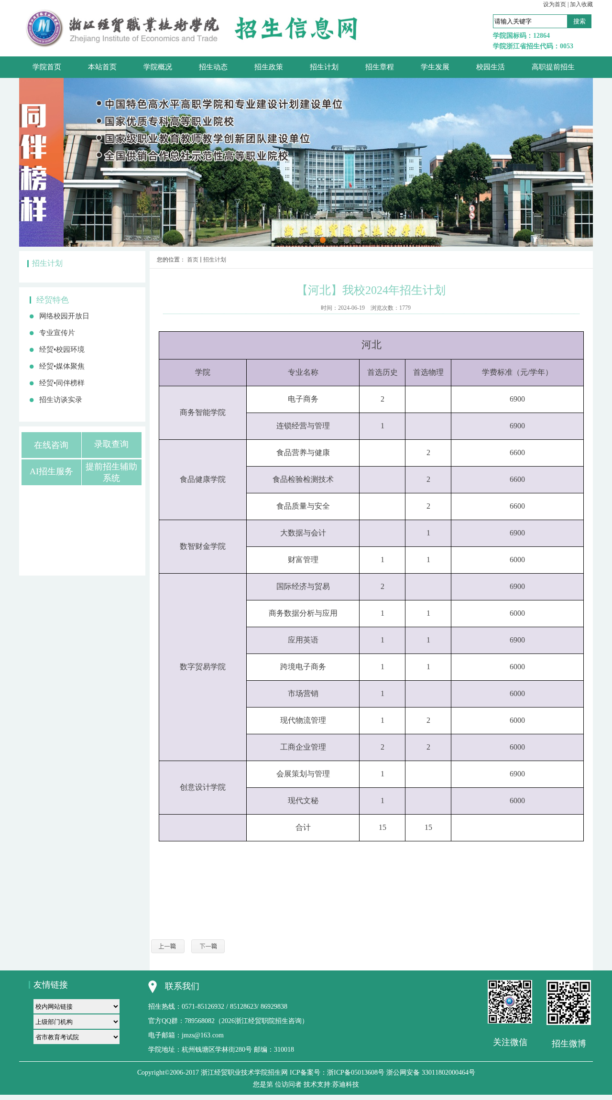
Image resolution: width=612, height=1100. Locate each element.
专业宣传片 (57, 333)
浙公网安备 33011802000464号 (430, 1072)
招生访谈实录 (60, 399)
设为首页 (554, 4)
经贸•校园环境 (62, 349)
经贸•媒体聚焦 (62, 366)
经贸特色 (52, 300)
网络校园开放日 (64, 316)
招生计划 (214, 259)
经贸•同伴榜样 (62, 383)
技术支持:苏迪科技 (331, 1084)
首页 (192, 259)
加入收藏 (581, 4)
